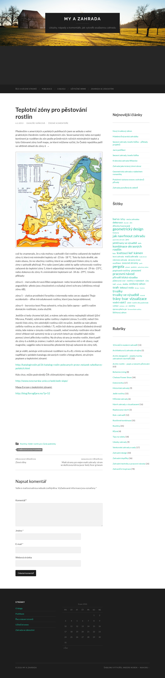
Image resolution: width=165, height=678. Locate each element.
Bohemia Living (119, 372)
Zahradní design (120, 453)
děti (131, 223)
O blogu (61, 89)
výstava (121, 306)
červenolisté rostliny (134, 309)
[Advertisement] (82, 65)
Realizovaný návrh (121, 409)
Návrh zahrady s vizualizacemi (126, 404)
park (140, 263)
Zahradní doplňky (120, 458)
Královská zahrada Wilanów (125, 160)
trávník (142, 295)
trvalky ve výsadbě (126, 294)
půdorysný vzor (119, 280)
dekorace (118, 222)
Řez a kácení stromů (26, 89)
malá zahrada (131, 256)
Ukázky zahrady (120, 442)
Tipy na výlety (119, 436)
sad (114, 284)
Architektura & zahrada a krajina (127, 350)
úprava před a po (120, 309)
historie (116, 233)
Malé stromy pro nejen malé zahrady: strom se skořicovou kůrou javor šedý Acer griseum (82, 462)
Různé (115, 431)
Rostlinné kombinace (122, 420)
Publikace (47, 89)
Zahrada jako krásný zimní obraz (127, 166)
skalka (125, 284)
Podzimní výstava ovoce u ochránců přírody (128, 180)
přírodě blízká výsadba (125, 277)
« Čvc (66, 648)
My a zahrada (82, 18)
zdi (126, 306)
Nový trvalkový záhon (122, 131)
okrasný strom (134, 260)
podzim (134, 267)
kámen (138, 252)
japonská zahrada (119, 240)
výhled (115, 306)
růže (147, 281)
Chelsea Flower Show (122, 377)
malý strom (143, 257)
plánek (127, 267)
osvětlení (117, 263)
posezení (136, 270)
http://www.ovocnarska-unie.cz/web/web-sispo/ (41, 380)
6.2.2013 (19, 123)
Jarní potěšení (119, 150)
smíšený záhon (137, 283)
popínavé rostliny (121, 270)
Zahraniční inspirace (122, 469)
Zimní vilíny (25, 461)
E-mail (19, 544)
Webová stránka (23, 557)
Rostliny (23, 444)
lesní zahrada (118, 256)
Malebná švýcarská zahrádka (125, 136)
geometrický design (128, 229)
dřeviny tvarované (121, 226)
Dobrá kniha (118, 382)
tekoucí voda (127, 287)
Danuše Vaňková (36, 123)
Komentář (21, 500)
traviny (142, 288)
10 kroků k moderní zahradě (125, 345)
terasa (137, 288)
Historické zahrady (121, 388)
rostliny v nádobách (135, 280)
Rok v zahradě (119, 415)
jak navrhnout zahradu (129, 235)
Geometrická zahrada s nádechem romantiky (127, 172)
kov (114, 253)
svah (116, 287)
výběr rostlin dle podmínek (30, 450)
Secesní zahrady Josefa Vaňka (126, 155)
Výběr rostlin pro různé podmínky (42, 444)
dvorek (126, 223)
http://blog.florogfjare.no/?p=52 (32, 393)
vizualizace (138, 298)
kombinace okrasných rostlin (127, 248)
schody (119, 284)
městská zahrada (120, 260)
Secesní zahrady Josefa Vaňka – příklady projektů (130, 143)
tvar (125, 298)
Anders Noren (130, 668)
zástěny (132, 306)
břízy (123, 219)
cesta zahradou (132, 219)
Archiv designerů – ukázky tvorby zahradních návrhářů (127, 357)
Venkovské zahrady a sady (124, 447)
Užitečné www (78, 89)
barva (116, 219)
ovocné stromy (130, 262)
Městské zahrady (120, 399)
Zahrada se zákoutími (102, 89)
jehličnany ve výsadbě (125, 242)
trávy (117, 298)
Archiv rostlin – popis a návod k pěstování (131, 364)
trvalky (118, 291)
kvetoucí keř (125, 252)
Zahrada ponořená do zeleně (125, 187)
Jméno (19, 530)
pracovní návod (123, 273)
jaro (127, 239)
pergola (118, 266)
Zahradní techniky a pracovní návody (129, 463)
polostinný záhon (143, 267)
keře (139, 243)
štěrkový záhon (119, 312)
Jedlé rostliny (119, 393)
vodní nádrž (119, 302)
